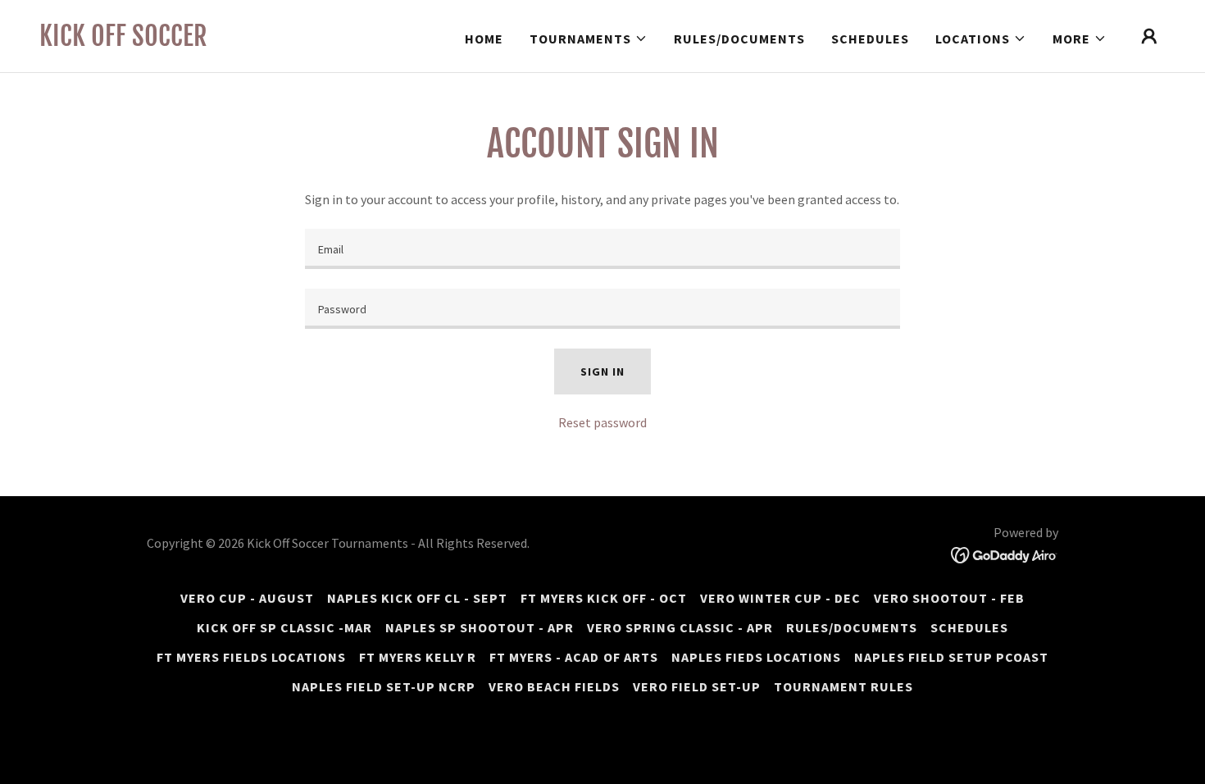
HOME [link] (484, 38)
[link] (123, 41)
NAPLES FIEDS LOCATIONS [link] (756, 657)
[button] (589, 38)
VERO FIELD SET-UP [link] (697, 686)
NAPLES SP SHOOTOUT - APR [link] (479, 627)
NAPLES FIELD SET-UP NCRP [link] (383, 686)
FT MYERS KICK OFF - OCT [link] (604, 598)
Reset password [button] (602, 422)
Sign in (602, 371)
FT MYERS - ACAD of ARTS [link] (573, 657)
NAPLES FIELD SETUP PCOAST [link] (951, 657)
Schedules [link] (870, 38)
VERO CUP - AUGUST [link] (247, 598)
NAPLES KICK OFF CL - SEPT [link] (417, 598)
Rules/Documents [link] (739, 38)
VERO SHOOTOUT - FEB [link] (949, 598)
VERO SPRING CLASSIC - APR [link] (680, 627)
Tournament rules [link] (843, 686)
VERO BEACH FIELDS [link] (554, 686)
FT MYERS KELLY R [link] (417, 657)
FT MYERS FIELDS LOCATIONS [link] (251, 657)
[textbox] (602, 249)
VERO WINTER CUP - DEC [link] (780, 598)
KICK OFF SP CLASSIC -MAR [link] (284, 627)
